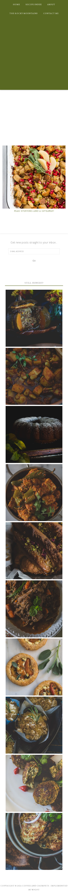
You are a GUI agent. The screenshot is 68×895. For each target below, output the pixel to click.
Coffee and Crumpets (34, 120)
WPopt (36, 889)
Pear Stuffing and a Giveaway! (34, 211)
